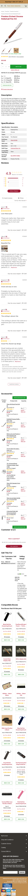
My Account (4, 835)
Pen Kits (7, 11)
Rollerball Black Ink (15, 148)
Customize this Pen (7, 85)
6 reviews (9, 490)
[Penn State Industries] (14, 5)
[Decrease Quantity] (2, 67)
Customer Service (6, 843)
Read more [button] (14, 267)
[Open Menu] (2, 6)
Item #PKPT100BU (15, 155)
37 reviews (9, 455)
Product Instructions (8, 89)
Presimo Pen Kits (14, 11)
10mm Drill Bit (14, 140)
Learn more (23, 72)
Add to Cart (7, 640)
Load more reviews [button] (14, 384)
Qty (2, 63)
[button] (3, 50)
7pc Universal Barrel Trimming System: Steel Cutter (13, 465)
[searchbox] (8, 198)
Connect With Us (6, 851)
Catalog (3, 847)
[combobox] (21, 200)
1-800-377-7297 (16, 1)
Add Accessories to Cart (19, 397)
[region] (14, 50)
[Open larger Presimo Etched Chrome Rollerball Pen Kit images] (14, 33)
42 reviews (9, 411)
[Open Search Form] (5, 6)
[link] (8, 56)
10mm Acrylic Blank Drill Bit (13, 498)
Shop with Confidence (7, 839)
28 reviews (9, 425)
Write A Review (14, 191)
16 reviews (9, 440)
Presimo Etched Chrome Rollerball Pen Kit (10, 13)
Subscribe (22, 872)
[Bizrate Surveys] (10, 888)
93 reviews (9, 471)
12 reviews (9, 503)
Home (2, 11)
